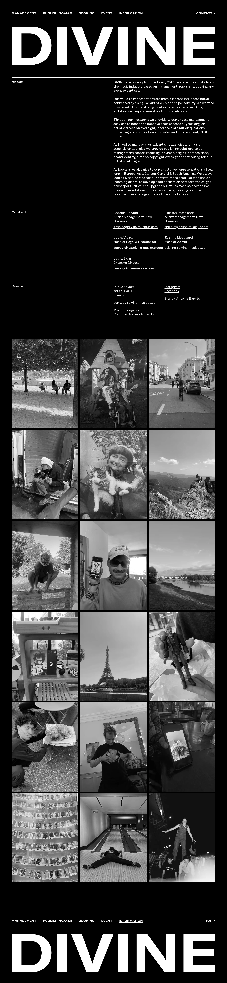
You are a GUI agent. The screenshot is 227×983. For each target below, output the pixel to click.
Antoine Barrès (188, 298)
